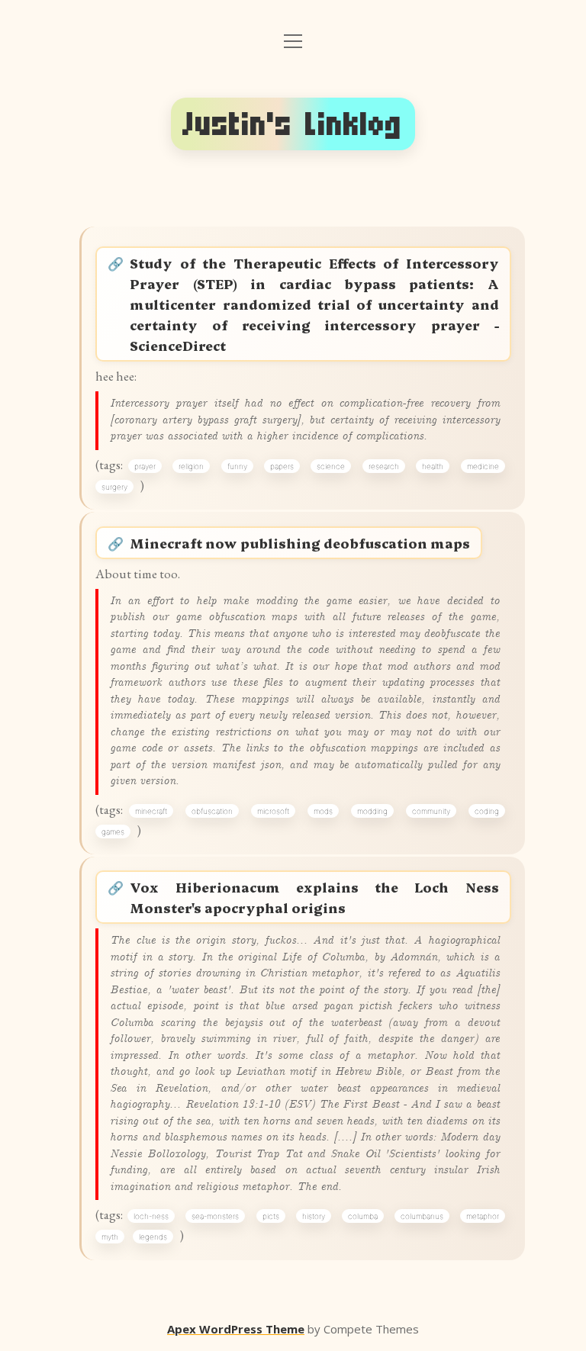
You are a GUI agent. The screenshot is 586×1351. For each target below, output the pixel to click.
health (432, 466)
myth (109, 1236)
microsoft (273, 810)
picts (270, 1216)
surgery (114, 486)
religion (191, 466)
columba (363, 1216)
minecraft (151, 810)
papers (282, 466)
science (331, 466)
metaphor (482, 1216)
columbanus (422, 1216)
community (431, 810)
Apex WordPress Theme (235, 1329)
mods (323, 810)
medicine (483, 466)
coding (487, 810)
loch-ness (151, 1216)
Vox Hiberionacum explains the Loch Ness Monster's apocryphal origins (314, 897)
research (384, 466)
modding (372, 810)
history (313, 1216)
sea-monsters (215, 1216)
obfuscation (212, 810)
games (112, 831)
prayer (145, 466)
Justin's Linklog (293, 124)
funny (237, 466)
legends (153, 1236)
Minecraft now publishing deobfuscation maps (300, 543)
